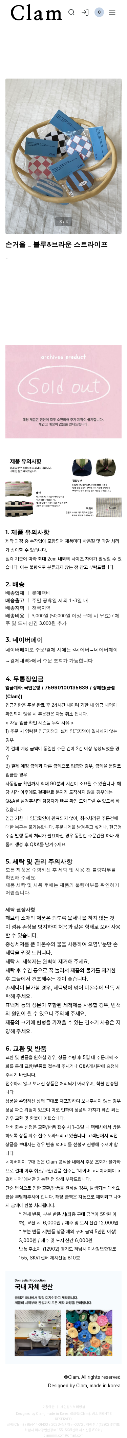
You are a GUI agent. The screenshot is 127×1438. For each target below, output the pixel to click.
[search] (71, 12)
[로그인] (85, 12)
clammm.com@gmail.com (64, 1435)
